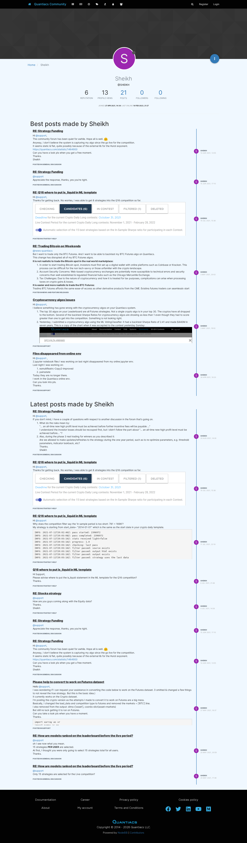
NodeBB (123, 833)
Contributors (137, 833)
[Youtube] (198, 810)
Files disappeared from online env (57, 353)
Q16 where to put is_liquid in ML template (62, 569)
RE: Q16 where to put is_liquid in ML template (65, 192)
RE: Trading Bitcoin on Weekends (57, 246)
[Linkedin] (188, 810)
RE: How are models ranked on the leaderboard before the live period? (83, 735)
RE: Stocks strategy (47, 593)
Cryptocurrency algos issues (54, 300)
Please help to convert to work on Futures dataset (68, 682)
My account (85, 808)
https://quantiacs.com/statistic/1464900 (55, 149)
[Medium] (208, 810)
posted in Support (42, 346)
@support (41, 135)
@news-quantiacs (42, 250)
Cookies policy (188, 800)
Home (125, 822)
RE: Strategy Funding (48, 131)
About (45, 808)
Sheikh (203, 151)
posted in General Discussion (47, 164)
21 (123, 92)
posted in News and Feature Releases (51, 292)
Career (85, 800)
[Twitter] (178, 810)
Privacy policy (128, 800)
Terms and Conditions (128, 808)
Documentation (45, 800)
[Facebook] (168, 810)
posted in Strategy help (45, 239)
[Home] (29, 4)
